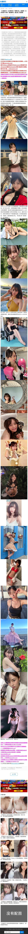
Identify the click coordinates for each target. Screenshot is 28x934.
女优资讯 (17, 4)
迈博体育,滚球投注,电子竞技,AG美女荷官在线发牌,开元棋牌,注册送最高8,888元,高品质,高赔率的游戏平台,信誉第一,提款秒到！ (14, 76)
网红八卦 (3, 5)
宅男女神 (10, 4)
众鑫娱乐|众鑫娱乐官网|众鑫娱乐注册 (15, 929)
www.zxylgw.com (15, 763)
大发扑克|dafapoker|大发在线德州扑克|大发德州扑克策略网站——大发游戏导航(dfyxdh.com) (13, 746)
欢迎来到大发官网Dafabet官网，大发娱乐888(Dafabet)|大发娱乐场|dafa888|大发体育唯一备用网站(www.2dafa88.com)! (14, 752)
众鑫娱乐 (3, 1)
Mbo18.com (8, 59)
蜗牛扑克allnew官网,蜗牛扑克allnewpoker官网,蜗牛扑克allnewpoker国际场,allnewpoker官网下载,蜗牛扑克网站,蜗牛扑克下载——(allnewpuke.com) (14, 67)
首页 (2, 4)
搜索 (22, 932)
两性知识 (17, 5)
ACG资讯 (10, 5)
